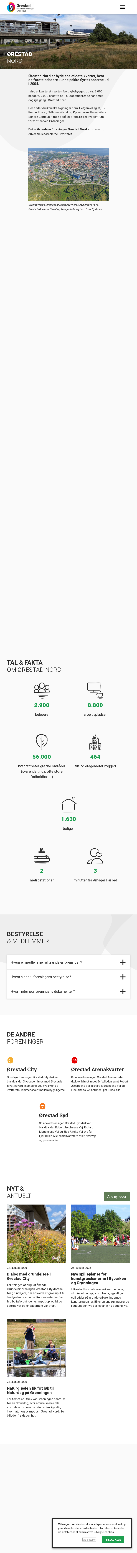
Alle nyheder (116, 1196)
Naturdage (50, 384)
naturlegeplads (67, 368)
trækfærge (71, 502)
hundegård (91, 368)
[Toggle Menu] (122, 7)
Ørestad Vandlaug (73, 543)
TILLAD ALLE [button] (113, 1539)
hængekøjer (43, 368)
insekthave (31, 372)
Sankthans (30, 384)
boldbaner (26, 368)
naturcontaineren (31, 514)
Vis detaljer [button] (89, 1539)
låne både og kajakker (64, 506)
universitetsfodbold (84, 380)
